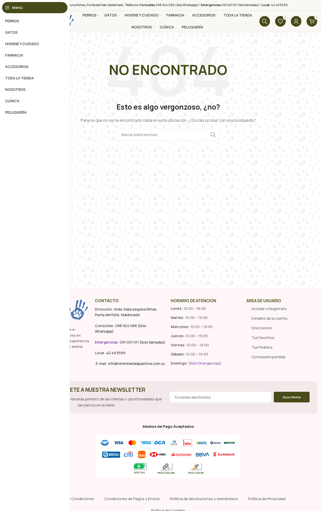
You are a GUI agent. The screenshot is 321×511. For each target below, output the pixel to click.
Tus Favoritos (262, 337)
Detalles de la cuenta (269, 318)
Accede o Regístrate (269, 308)
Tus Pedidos (262, 347)
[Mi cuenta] (296, 21)
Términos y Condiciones (72, 498)
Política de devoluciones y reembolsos (204, 498)
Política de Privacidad (266, 498)
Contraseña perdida (268, 356)
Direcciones (261, 328)
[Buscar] (265, 21)
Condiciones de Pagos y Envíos (132, 498)
